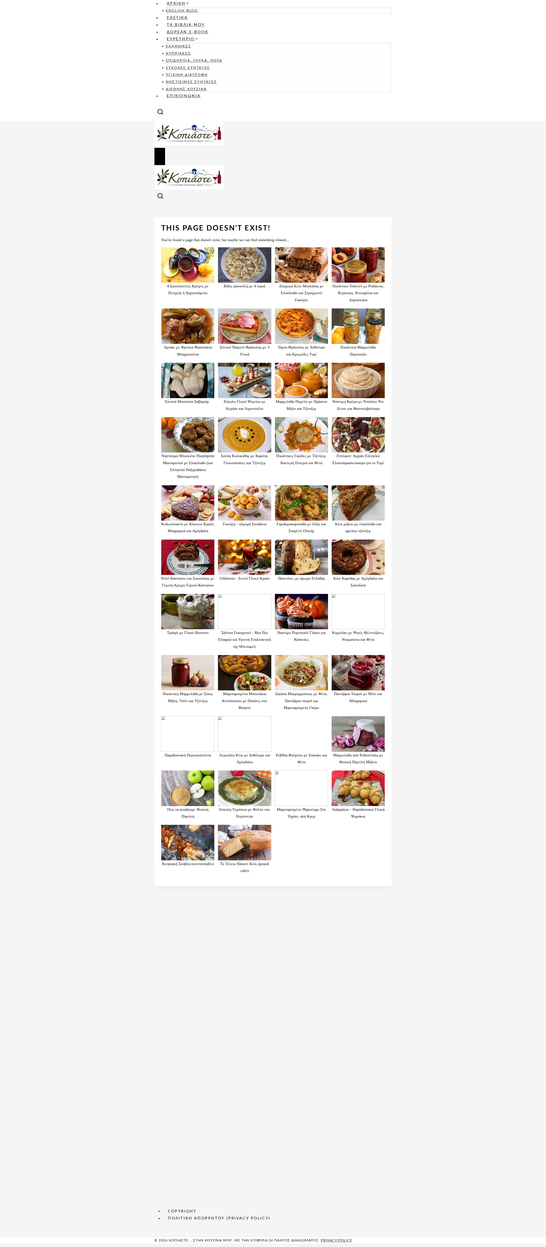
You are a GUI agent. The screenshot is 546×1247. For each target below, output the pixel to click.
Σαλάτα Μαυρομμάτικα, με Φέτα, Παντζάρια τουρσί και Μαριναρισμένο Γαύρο (301, 701)
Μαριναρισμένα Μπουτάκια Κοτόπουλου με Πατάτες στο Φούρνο (244, 701)
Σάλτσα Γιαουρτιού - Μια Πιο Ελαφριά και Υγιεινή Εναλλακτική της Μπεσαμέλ (244, 640)
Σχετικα (177, 18)
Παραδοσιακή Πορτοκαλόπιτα (188, 755)
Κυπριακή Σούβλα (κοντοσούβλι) (188, 864)
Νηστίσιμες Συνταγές (191, 82)
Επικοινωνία (184, 96)
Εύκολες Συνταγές (188, 67)
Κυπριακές (178, 53)
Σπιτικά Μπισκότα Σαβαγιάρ (188, 401)
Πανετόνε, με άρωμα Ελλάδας (301, 578)
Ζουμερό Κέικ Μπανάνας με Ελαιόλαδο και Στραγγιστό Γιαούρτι (301, 293)
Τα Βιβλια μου (186, 25)
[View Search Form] (160, 113)
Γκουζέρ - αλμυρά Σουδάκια (244, 524)
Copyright (182, 1211)
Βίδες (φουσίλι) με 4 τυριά (244, 286)
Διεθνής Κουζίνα (186, 89)
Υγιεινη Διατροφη (187, 74)
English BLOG (182, 10)
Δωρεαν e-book (187, 32)
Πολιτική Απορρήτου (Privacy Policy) (219, 1218)
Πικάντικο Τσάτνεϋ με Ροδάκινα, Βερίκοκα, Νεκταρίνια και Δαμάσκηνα (358, 293)
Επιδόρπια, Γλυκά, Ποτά (194, 60)
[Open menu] (159, 156)
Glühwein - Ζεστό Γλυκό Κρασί (245, 578)
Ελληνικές (178, 46)
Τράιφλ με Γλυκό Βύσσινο (188, 633)
